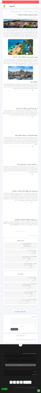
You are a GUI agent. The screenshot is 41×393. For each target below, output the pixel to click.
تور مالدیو (9, 169)
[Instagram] (20, 378)
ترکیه (25, 221)
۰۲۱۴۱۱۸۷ (5, 389)
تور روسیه (35, 191)
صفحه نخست (35, 11)
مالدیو (28, 221)
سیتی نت (28, 388)
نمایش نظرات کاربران (20, 335)
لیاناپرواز (36, 223)
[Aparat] (18, 378)
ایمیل (21, 326)
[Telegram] (22, 378)
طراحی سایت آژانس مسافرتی (33, 388)
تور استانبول (24, 57)
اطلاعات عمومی (24, 11)
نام (35, 326)
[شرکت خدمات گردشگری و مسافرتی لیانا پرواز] (9, 6)
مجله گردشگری (30, 11)
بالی (29, 221)
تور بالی (34, 33)
